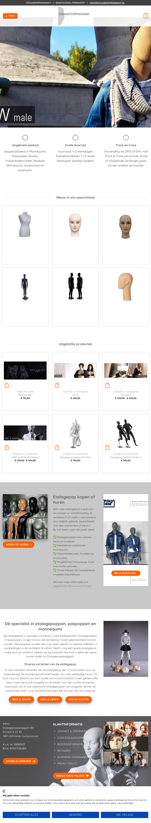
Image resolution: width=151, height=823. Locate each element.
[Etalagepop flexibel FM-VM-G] (75, 432)
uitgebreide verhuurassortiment (72, 586)
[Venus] (75, 370)
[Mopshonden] (25, 370)
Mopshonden (25, 394)
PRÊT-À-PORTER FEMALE (25, 457)
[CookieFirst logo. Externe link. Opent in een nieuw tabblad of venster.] (4, 791)
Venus (75, 394)
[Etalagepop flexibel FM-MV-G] (126, 432)
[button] (10, 16)
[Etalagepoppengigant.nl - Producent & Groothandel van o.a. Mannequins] (75, 16)
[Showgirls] (126, 370)
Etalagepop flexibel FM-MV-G (125, 457)
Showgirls (126, 394)
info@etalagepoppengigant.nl (107, 2)
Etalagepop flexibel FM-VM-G (75, 457)
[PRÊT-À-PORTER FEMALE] (25, 432)
